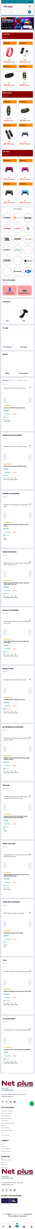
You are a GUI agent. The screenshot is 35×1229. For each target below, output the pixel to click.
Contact (3, 1146)
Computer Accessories (7, 1111)
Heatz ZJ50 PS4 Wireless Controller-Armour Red (17, 524)
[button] (25, 26)
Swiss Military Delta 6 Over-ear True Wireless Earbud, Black (16, 642)
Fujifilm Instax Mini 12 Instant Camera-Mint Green (16, 992)
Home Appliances (5, 1115)
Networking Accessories (7, 1123)
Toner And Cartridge (6, 1130)
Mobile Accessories (6, 1118)
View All (5, 37)
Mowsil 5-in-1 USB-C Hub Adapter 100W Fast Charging (16, 466)
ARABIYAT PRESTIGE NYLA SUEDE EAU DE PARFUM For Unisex (15, 817)
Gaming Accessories (6, 1113)
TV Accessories (5, 1135)
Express (14, 414)
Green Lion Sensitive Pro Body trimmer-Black (16, 407)
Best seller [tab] (5, 380)
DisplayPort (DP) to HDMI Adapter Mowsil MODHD (15, 1050)
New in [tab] (25, 380)
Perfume (3, 1125)
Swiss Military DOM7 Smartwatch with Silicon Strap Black (16, 875)
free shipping (7, 414)
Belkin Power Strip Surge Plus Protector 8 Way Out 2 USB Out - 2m (16, 583)
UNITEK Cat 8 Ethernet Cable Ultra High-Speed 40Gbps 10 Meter (17, 758)
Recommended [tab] (19, 380)
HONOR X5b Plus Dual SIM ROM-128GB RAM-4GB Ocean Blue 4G (17, 700)
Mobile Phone (4, 1120)
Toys (2, 1132)
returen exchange (6, 1151)
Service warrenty (5, 1148)
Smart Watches (5, 1128)
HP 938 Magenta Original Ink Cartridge (14, 933)
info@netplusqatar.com (7, 1096)
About (2, 1144)
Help (30, 1)
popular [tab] (12, 380)
